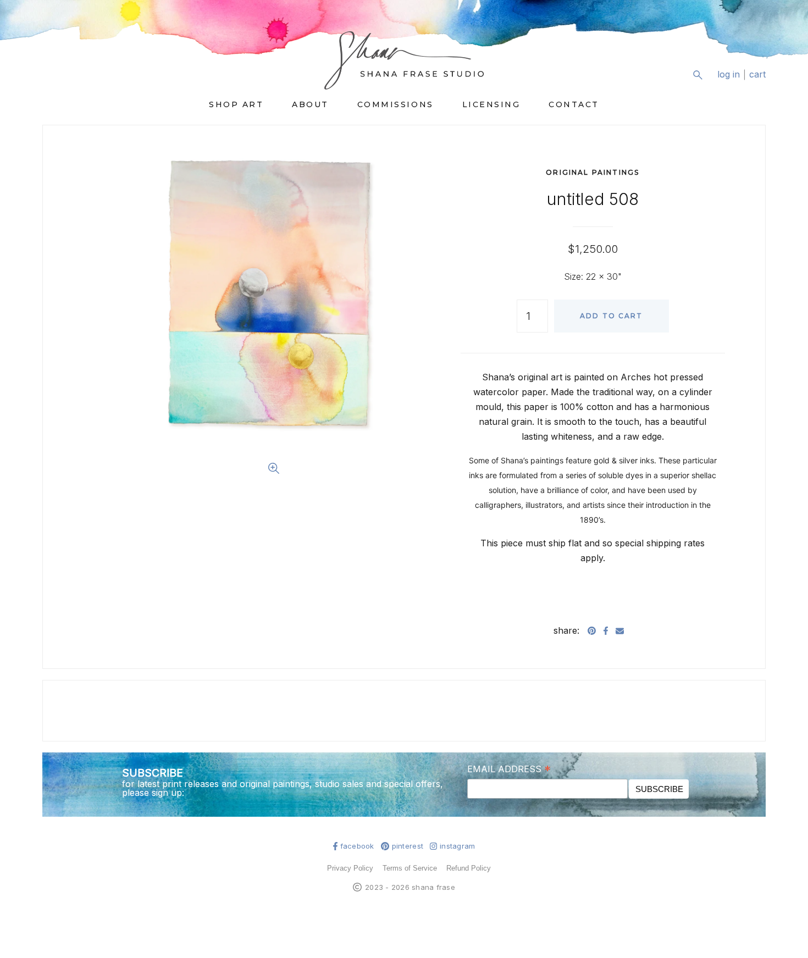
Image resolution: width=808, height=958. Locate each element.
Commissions (395, 104)
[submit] (759, 83)
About (310, 104)
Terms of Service (410, 868)
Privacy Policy (350, 868)
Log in (728, 74)
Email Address (509, 768)
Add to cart (611, 316)
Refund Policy (468, 868)
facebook (357, 846)
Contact (574, 104)
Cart (757, 74)
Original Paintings (592, 172)
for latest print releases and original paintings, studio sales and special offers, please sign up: (282, 788)
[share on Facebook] (606, 630)
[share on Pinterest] (592, 630)
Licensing (491, 104)
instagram (457, 846)
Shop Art (236, 104)
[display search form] (697, 74)
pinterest (407, 846)
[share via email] (620, 630)
